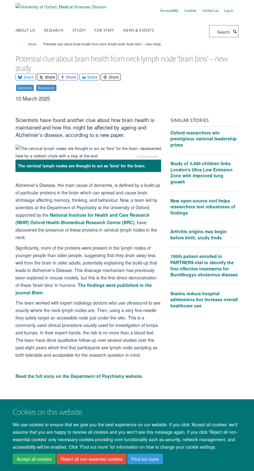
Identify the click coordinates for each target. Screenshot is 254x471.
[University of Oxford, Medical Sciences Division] (60, 4)
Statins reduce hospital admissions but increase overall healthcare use (204, 299)
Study (78, 30)
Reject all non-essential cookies (91, 459)
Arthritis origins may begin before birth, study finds (198, 234)
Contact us (210, 10)
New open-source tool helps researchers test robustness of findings (202, 206)
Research (54, 30)
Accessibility (169, 10)
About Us (25, 30)
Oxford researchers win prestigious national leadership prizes (203, 138)
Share (28, 76)
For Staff (104, 30)
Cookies (190, 10)
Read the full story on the (79, 376)
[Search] (234, 31)
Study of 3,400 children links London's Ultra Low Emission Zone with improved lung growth (201, 172)
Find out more (145, 459)
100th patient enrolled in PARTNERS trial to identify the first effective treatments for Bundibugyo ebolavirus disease (204, 265)
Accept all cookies (34, 459)
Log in (228, 10)
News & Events (138, 30)
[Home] (21, 44)
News (32, 44)
